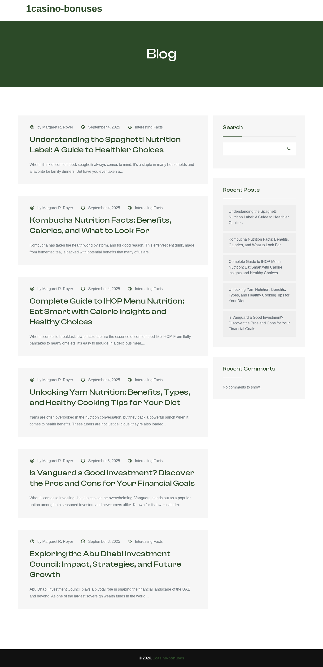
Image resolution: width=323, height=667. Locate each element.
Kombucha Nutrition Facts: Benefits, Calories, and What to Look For (259, 242)
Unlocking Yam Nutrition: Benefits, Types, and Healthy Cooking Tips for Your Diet (259, 295)
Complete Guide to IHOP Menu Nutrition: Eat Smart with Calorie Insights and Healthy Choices (107, 311)
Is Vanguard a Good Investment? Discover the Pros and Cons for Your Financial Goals (259, 323)
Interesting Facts (149, 127)
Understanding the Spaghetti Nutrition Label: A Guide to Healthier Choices (259, 217)
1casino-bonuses (64, 8)
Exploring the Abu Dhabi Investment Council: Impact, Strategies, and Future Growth (105, 564)
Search (233, 127)
